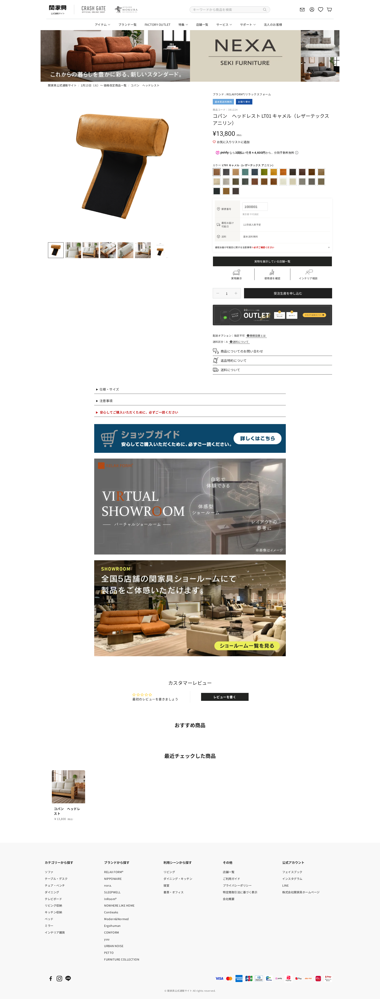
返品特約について (234, 360)
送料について (241, 342)
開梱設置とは (258, 335)
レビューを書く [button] (224, 696)
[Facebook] (50, 978)
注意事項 (106, 400)
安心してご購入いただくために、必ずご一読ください (139, 412)
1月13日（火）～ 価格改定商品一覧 (104, 85)
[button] (230, 10)
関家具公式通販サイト (62, 85)
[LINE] (68, 978)
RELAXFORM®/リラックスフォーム (248, 94)
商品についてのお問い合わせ (242, 351)
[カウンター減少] (217, 293)
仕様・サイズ (109, 389)
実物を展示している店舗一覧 (272, 261)
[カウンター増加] (235, 293)
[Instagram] (59, 978)
